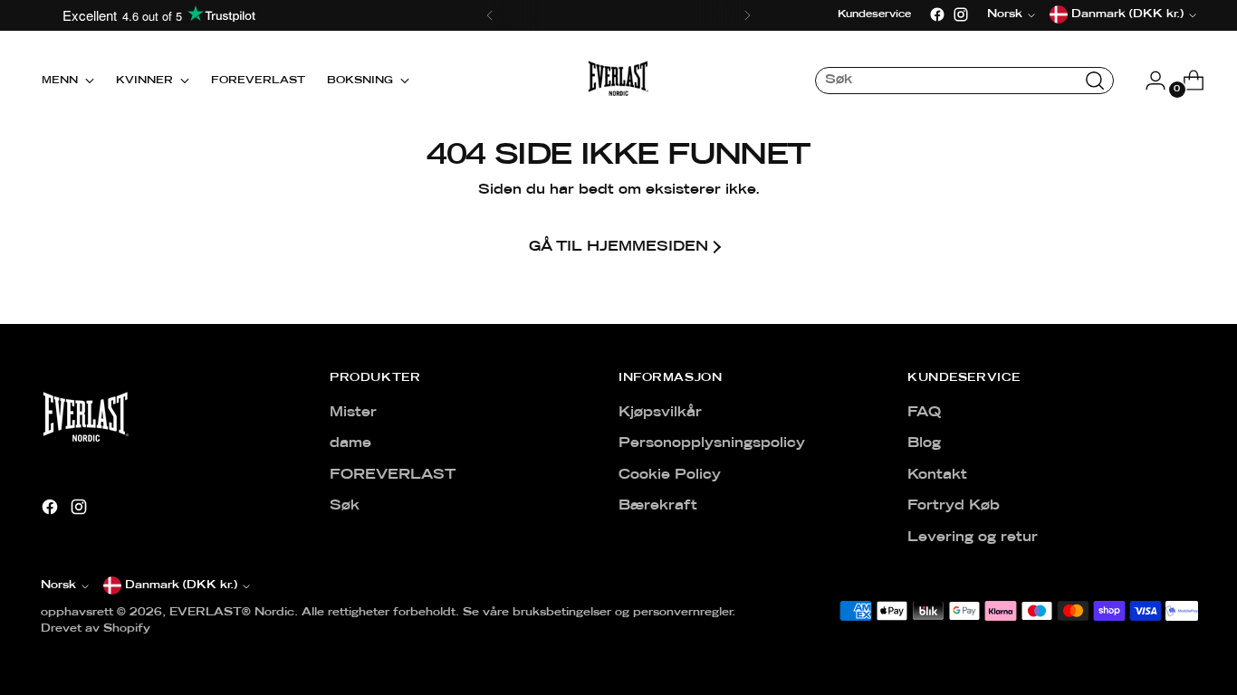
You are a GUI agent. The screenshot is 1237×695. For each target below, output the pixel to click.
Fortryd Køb (953, 506)
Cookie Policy (669, 475)
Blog (924, 443)
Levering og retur (972, 537)
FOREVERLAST (392, 475)
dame (350, 443)
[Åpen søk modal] (1095, 80)
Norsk (58, 585)
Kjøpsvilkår (660, 412)
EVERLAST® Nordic (231, 612)
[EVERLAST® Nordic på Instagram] (961, 14)
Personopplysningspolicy (711, 443)
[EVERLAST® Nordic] (618, 80)
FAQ (924, 412)
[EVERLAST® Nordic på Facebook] (937, 14)
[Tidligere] (490, 15)
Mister (353, 412)
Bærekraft (657, 506)
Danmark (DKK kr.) (181, 585)
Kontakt (937, 475)
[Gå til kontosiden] (1148, 80)
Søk (345, 506)
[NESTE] (747, 15)
